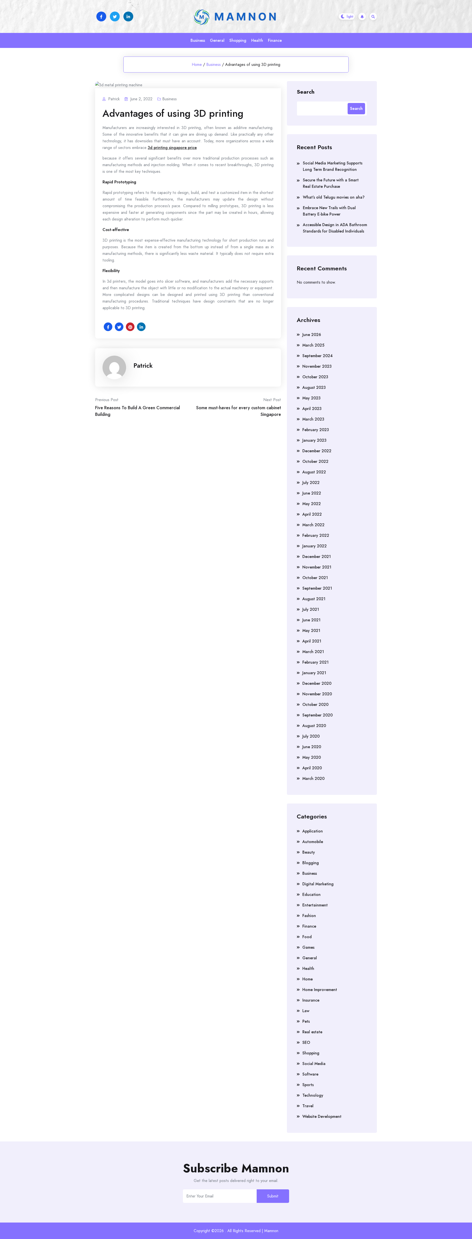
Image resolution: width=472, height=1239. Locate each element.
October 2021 (315, 578)
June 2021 (311, 620)
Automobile (312, 842)
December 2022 (316, 451)
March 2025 (313, 345)
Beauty (308, 852)
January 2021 (314, 673)
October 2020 (315, 704)
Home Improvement (319, 989)
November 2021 (316, 567)
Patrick (143, 365)
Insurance (310, 1000)
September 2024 (317, 356)
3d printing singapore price (172, 147)
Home (197, 64)
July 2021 (310, 609)
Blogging (310, 863)
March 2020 (313, 778)
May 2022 (311, 504)
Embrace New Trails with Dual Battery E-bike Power (329, 211)
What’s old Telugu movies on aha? (334, 197)
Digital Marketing (318, 884)
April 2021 (311, 641)
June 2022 (311, 493)
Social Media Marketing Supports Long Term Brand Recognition (332, 166)
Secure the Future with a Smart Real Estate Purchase (331, 183)
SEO (306, 1042)
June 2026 (311, 334)
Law (305, 1011)
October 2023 (315, 377)
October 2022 (315, 461)
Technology (312, 1095)
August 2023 (314, 387)
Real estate (312, 1032)
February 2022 (315, 535)
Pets (306, 1021)
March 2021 (313, 652)
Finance (275, 40)
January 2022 (314, 546)
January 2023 (314, 440)
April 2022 (312, 514)
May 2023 (311, 398)
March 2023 (313, 419)
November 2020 (317, 694)
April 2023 (312, 408)
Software (310, 1074)
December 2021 (316, 556)
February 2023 (315, 430)
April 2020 (312, 768)
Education (311, 894)
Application (312, 831)
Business (198, 40)
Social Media (313, 1063)
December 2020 (316, 683)
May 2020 (311, 757)
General (217, 40)
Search (305, 91)
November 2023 (317, 366)
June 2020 (311, 747)
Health (257, 40)
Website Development (321, 1116)
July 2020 (311, 736)
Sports (308, 1085)
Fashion (309, 915)
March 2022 (313, 525)
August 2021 (313, 599)
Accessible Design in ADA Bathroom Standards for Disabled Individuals (335, 228)
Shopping (237, 40)
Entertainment (315, 905)
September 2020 (317, 715)
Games (308, 947)
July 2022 (311, 482)
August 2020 (314, 726)
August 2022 (314, 472)
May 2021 (311, 630)
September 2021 (317, 588)
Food (307, 937)
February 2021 (315, 662)
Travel (307, 1106)
